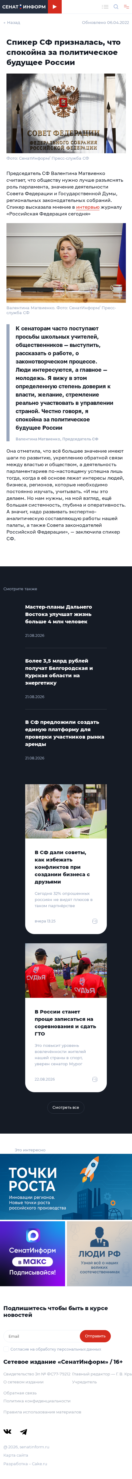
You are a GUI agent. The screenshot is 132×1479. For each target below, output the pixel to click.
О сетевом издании (23, 1381)
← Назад (11, 22)
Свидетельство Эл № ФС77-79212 (36, 1373)
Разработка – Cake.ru (25, 1463)
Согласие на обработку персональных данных (55, 1349)
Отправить (95, 1336)
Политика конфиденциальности (37, 1400)
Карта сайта (15, 1455)
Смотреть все (65, 1107)
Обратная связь (20, 1392)
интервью (87, 207)
